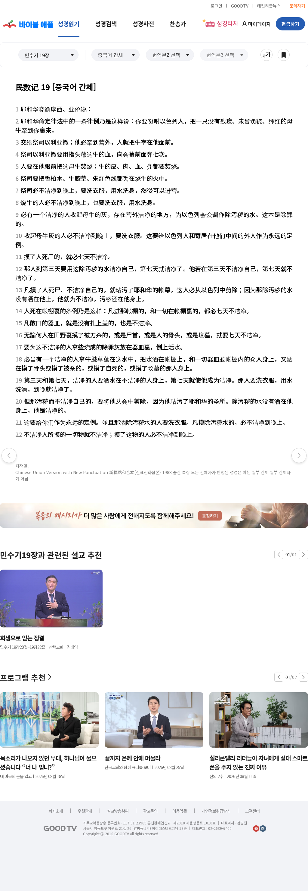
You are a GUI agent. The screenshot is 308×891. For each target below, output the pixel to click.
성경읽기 (68, 23)
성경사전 (143, 23)
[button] (48, 55)
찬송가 (178, 23)
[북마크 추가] (284, 55)
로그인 (216, 5)
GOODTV (239, 5)
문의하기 (297, 5)
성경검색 (106, 23)
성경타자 (227, 23)
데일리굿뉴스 (269, 5)
